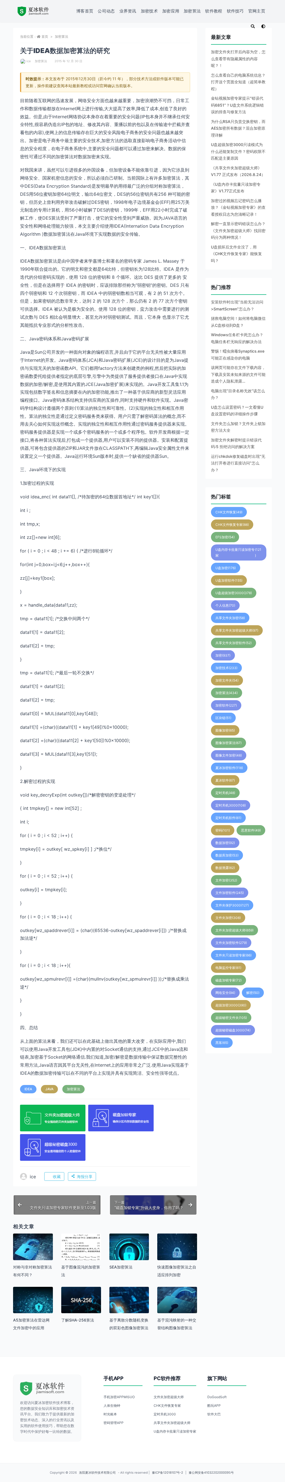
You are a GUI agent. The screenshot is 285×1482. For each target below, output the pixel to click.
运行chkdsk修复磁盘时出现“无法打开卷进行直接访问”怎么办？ (238, 463)
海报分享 (84, 1176)
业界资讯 (127, 11)
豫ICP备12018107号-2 (167, 1473)
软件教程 (213, 11)
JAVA (49, 1089)
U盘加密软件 (228, 580)
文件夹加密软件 (231, 943)
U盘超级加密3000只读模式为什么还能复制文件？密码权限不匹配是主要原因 (238, 151)
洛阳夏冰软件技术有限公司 (97, 1473)
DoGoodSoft (217, 1397)
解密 (252, 993)
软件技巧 (235, 11)
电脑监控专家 (228, 968)
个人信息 (225, 605)
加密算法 (192, 11)
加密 (222, 655)
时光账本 (110, 1414)
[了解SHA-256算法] (81, 1300)
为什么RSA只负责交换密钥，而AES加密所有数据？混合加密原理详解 (238, 128)
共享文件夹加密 (230, 618)
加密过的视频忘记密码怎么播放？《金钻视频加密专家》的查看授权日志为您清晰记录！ (238, 207)
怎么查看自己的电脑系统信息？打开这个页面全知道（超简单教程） (238, 82)
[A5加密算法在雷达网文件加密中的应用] (33, 1307)
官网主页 (256, 11)
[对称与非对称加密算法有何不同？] (33, 1253)
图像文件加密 (228, 755)
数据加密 (225, 843)
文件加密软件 (229, 893)
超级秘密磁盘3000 (232, 1030)
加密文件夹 (227, 680)
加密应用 (170, 11)
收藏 (57, 1176)
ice (28, 61)
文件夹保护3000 (232, 905)
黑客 (221, 1043)
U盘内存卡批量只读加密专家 (238, 552)
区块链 (223, 718)
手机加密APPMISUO (119, 1397)
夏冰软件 (225, 780)
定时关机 (225, 793)
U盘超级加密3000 (233, 593)
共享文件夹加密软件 (233, 643)
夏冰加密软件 (229, 768)
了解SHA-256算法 (77, 1320)
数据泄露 (225, 868)
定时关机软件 (228, 818)
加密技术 (149, 11)
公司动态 (106, 11)
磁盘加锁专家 (228, 980)
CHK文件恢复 (228, 512)
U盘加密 (225, 568)
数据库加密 (227, 855)
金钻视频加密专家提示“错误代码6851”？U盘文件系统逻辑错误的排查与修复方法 (237, 105)
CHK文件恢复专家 (232, 525)
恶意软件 (251, 830)
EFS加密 (225, 537)
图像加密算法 (228, 743)
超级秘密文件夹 (231, 1018)
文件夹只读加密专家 (233, 955)
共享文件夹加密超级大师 (236, 630)
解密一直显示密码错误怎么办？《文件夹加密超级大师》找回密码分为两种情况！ (238, 230)
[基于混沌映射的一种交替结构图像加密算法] (177, 1307)
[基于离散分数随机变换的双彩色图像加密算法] (129, 1307)
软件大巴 (214, 1414)
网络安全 (225, 993)
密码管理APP (114, 1423)
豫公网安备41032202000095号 (211, 1473)
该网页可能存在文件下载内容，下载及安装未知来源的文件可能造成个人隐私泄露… (238, 374)
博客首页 (84, 11)
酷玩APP (214, 1405)
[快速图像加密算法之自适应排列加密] (177, 1253)
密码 (222, 830)
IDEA (28, 1089)
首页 (44, 36)
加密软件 (226, 705)
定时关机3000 (230, 805)
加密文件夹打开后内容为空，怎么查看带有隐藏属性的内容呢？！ (238, 58)
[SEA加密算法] (129, 1253)
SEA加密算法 (120, 1267)
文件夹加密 (228, 918)
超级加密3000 (230, 1005)
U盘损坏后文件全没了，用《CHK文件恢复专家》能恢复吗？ (236, 254)
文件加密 (226, 880)
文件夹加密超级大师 (234, 930)
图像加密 (225, 730)
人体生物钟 (112, 1405)
